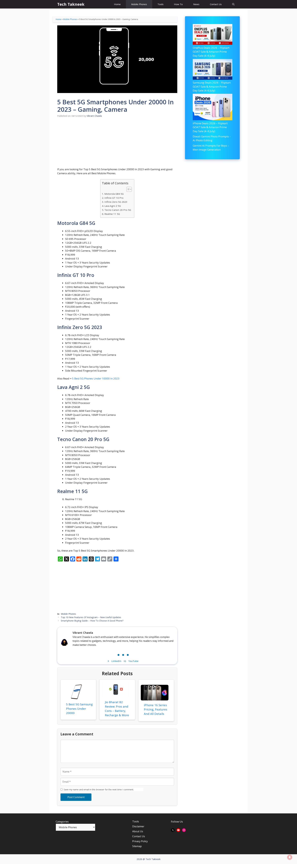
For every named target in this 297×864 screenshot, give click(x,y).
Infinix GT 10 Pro (113, 197)
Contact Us (216, 4)
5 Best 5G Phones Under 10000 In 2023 (95, 378)
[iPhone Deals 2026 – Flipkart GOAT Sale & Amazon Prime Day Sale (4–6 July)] (212, 107)
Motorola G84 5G (113, 193)
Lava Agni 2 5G (112, 205)
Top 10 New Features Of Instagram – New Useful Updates (91, 617)
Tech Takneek (70, 4)
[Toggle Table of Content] (127, 189)
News (196, 4)
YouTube (133, 661)
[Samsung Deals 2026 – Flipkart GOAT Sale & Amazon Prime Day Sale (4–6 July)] (212, 70)
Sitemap (137, 846)
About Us (137, 831)
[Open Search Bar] (233, 4)
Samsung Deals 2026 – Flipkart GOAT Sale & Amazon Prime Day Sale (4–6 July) (212, 86)
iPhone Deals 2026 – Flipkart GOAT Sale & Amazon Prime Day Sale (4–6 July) (210, 127)
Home (117, 4)
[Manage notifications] (289, 857)
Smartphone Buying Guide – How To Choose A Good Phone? (92, 620)
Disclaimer (138, 826)
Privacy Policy (140, 841)
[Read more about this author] (123, 654)
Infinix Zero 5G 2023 (115, 201)
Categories (62, 821)
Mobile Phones (139, 4)
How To (178, 4)
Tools (160, 4)
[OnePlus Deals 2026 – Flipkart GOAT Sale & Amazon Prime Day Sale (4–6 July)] (212, 35)
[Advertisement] (117, 144)
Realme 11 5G (112, 213)
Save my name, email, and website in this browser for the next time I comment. (103, 789)
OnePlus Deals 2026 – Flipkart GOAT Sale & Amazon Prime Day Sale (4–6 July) (211, 51)
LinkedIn (116, 661)
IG (125, 661)
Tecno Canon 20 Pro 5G (117, 209)
